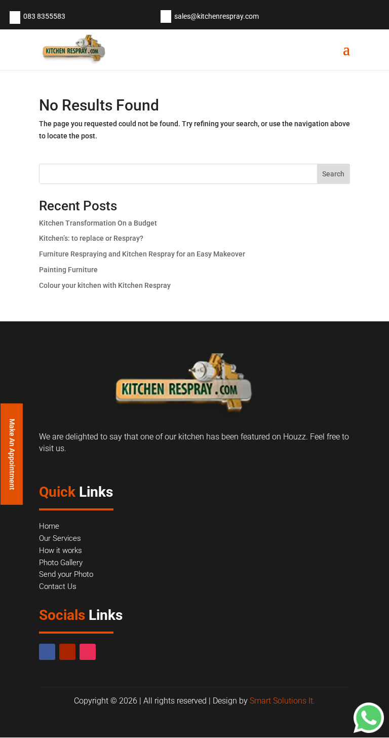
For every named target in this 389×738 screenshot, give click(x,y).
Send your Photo (66, 574)
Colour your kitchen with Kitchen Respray (105, 285)
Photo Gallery (61, 562)
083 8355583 (44, 16)
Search (333, 174)
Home (49, 526)
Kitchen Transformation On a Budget (98, 223)
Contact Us (57, 586)
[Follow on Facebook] (47, 652)
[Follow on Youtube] (67, 652)
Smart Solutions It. (282, 701)
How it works (60, 550)
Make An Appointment (12, 454)
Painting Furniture (68, 270)
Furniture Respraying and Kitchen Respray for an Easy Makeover (142, 254)
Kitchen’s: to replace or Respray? (91, 238)
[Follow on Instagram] (88, 652)
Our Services (60, 538)
